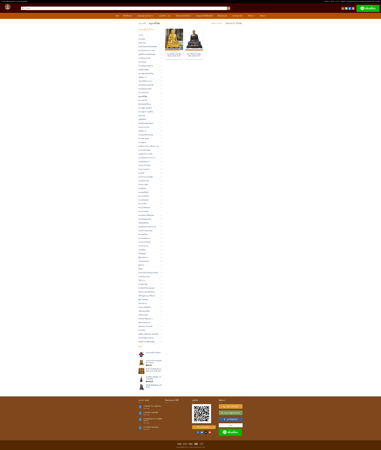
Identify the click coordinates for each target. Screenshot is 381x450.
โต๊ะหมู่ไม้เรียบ (143, 223)
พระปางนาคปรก (144, 169)
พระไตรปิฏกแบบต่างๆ (146, 338)
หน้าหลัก (142, 23)
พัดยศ (140, 269)
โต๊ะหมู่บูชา (142, 253)
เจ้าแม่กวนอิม (143, 184)
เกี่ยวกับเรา (251, 16)
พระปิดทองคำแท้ (144, 58)
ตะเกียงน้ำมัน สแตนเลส (146, 288)
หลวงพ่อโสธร (143, 234)
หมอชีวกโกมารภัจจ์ (145, 154)
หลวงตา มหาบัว (143, 127)
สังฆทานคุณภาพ (144, 322)
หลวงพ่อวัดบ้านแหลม (145, 135)
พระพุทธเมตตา (143, 200)
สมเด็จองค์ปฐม (143, 69)
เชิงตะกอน (142, 43)
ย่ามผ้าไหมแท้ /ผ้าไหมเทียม (147, 46)
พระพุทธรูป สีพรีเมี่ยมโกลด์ (204, 16)
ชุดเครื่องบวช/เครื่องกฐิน (146, 54)
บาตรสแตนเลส (143, 261)
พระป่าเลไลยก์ (143, 211)
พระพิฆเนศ (142, 188)
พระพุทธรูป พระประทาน (145, 16)
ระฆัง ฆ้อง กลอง (144, 276)
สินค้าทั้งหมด (127, 16)
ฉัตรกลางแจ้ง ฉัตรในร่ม (183, 16)
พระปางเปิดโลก (143, 196)
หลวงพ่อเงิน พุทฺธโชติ (145, 85)
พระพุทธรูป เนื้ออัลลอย (146, 215)
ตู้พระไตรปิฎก (143, 299)
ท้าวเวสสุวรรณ (143, 92)
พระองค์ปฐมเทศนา (145, 219)
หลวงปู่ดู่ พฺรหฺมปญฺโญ (145, 73)
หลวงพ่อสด (142, 62)
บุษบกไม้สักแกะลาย (145, 81)
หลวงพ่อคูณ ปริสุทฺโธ (145, 66)
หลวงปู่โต (141, 39)
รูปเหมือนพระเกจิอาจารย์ (147, 227)
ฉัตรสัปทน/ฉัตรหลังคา (146, 123)
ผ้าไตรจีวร (142, 330)
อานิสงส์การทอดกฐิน (151, 412)
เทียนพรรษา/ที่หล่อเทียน (146, 342)
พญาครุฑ (141, 115)
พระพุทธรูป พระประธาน (146, 158)
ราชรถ (140, 35)
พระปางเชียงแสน (144, 207)
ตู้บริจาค (141, 265)
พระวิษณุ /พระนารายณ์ (146, 50)
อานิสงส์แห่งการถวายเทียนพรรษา (153, 420)
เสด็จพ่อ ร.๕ (142, 77)
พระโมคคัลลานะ (144, 238)
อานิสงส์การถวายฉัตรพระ (153, 406)
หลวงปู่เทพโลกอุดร (145, 89)
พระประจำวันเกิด (144, 165)
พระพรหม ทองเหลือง (145, 177)
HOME (117, 16)
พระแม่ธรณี (142, 100)
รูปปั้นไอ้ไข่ (142, 119)
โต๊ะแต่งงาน (142, 303)
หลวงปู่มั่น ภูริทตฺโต (145, 108)
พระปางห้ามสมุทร (144, 150)
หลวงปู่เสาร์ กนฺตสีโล (145, 112)
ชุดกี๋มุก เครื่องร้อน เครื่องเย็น (148, 334)
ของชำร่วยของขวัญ (145, 230)
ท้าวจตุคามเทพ (143, 138)
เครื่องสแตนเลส (222, 16)
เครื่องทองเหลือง (144, 311)
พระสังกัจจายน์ (143, 181)
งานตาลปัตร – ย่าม (164, 16)
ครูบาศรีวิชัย (142, 96)
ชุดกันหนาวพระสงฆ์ (145, 326)
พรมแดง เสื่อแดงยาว (145, 319)
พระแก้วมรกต (143, 246)
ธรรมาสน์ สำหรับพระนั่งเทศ (148, 273)
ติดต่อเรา (263, 16)
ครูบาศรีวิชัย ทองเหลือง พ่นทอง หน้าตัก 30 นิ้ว (174, 55)
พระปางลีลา (142, 204)
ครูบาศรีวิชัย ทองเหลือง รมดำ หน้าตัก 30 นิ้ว (194, 55)
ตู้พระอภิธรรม (143, 257)
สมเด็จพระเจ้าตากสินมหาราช (148, 146)
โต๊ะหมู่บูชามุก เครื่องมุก (146, 296)
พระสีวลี (141, 173)
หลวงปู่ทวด (142, 142)
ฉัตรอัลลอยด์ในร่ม (144, 104)
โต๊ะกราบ (141, 280)
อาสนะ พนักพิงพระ (145, 307)
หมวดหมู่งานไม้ (237, 16)
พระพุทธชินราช (144, 161)
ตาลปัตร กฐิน (143, 284)
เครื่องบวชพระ (143, 315)
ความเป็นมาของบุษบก (151, 427)
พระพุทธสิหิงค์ (143, 192)
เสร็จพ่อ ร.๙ (142, 131)
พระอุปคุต (141, 250)
